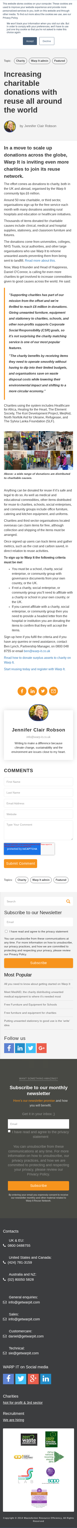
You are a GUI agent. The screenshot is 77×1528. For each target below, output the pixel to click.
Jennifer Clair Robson (40, 126)
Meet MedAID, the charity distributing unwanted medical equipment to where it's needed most (33, 994)
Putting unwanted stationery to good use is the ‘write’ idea (37, 1023)
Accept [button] (30, 41)
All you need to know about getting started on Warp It (37, 983)
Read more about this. (40, 260)
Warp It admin (39, 60)
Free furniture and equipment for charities (30, 1012)
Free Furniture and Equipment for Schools (30, 1004)
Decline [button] (47, 41)
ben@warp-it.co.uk (37, 651)
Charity (20, 60)
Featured (59, 60)
